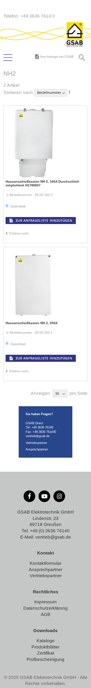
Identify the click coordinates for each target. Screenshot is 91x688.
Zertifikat (45, 653)
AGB (45, 614)
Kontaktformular (45, 563)
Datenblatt (18, 206)
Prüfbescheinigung (45, 659)
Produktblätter (46, 647)
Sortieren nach (18, 92)
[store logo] (74, 34)
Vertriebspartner (36, 443)
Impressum (45, 601)
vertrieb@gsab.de (37, 436)
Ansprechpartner (37, 449)
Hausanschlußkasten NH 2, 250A (32, 323)
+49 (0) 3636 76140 (50, 530)
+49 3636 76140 (42, 427)
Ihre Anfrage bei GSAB (57, 56)
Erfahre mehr (18, 233)
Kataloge (46, 640)
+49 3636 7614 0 (38, 16)
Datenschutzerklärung (45, 608)
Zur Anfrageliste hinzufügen (43, 220)
